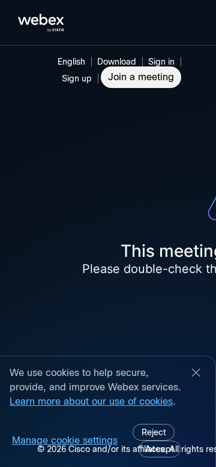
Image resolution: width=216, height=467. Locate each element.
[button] (163, 61)
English (71, 61)
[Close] (196, 373)
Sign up (77, 78)
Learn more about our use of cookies (91, 401)
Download (116, 61)
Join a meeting (141, 77)
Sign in (161, 61)
